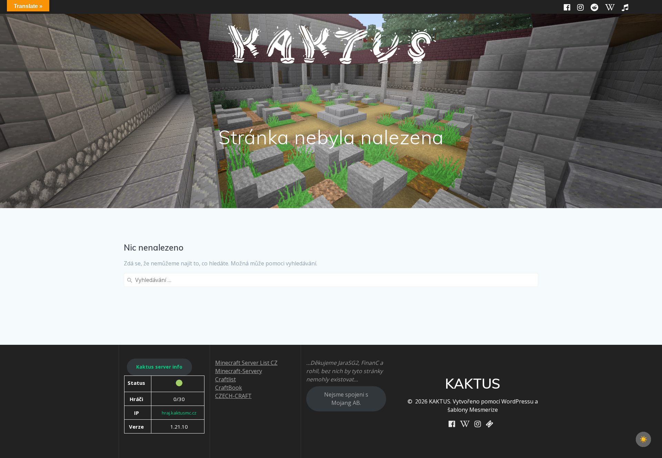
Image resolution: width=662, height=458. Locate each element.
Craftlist (225, 379)
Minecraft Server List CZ (246, 363)
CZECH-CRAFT (233, 396)
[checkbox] (643, 439)
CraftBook (228, 387)
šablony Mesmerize (473, 409)
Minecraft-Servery (238, 371)
